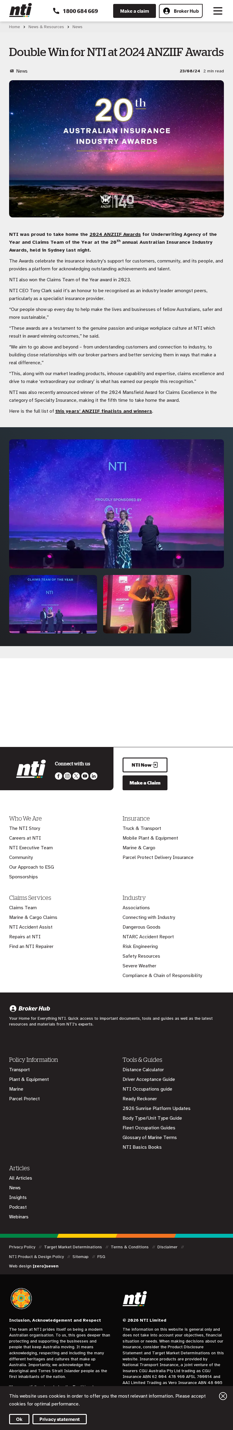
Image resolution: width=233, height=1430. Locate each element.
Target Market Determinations (73, 1247)
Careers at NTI (25, 838)
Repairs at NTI (25, 937)
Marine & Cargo (139, 848)
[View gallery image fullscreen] (53, 632)
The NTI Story (24, 828)
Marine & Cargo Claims (33, 917)
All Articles (20, 1178)
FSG (101, 1256)
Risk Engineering (140, 946)
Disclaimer (168, 1247)
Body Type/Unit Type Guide (152, 1118)
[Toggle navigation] (218, 11)
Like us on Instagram (67, 776)
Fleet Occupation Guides (149, 1128)
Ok (19, 1419)
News (15, 1188)
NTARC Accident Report (148, 937)
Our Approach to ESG (31, 867)
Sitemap (81, 1256)
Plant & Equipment (29, 1079)
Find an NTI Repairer (31, 946)
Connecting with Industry (149, 917)
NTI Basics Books (142, 1147)
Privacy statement (59, 1419)
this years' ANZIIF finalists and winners (103, 411)
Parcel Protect (24, 1099)
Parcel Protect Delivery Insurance (158, 857)
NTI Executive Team (31, 848)
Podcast (18, 1207)
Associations (136, 908)
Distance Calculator (143, 1070)
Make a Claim (145, 782)
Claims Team (23, 908)
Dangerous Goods (141, 927)
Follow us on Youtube (85, 776)
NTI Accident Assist (30, 927)
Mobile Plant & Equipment (150, 838)
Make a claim (134, 11)
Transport (19, 1070)
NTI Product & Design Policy (37, 1256)
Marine (16, 1089)
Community (21, 857)
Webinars (19, 1217)
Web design (34, 1266)
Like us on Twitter (76, 776)
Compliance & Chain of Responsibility (162, 976)
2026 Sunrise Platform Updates (157, 1108)
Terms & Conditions (130, 1247)
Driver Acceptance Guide (149, 1079)
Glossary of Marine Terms (150, 1137)
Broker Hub (186, 11)
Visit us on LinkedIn (93, 776)
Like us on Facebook (58, 776)
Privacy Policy (22, 1247)
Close (223, 1396)
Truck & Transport (142, 828)
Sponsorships (23, 877)
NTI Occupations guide (147, 1089)
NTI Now (142, 765)
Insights (18, 1197)
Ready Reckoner (140, 1099)
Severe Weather (139, 966)
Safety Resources (141, 956)
